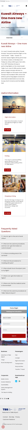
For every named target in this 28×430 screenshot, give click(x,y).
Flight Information (20, 361)
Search (14, 336)
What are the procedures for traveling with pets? (11, 262)
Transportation (19, 363)
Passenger (2, 1)
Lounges (17, 358)
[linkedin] (6, 399)
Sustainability (4, 385)
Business (8, 1)
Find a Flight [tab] (14, 308)
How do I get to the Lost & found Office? (12, 237)
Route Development (6, 362)
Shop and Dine (19, 366)
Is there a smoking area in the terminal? (11, 254)
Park (16, 355)
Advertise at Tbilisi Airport (6, 356)
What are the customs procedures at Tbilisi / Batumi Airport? (13, 292)
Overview (9, 38)
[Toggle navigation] (3, 6)
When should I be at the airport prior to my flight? (13, 269)
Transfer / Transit (20, 369)
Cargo (3, 360)
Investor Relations (6, 382)
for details (7, 130)
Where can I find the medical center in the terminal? (13, 284)
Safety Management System (7, 388)
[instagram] (4, 399)
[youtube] (8, 399)
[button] (26, 6)
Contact (5, 417)
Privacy (17, 417)
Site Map (11, 417)
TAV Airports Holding (6, 392)
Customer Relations (9, 419)
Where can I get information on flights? (11, 277)
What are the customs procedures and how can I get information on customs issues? (13, 246)
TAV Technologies (17, 424)
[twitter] (3, 399)
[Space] (14, 6)
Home (3, 27)
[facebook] (1, 399)
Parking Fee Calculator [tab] (14, 311)
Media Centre (10, 27)
